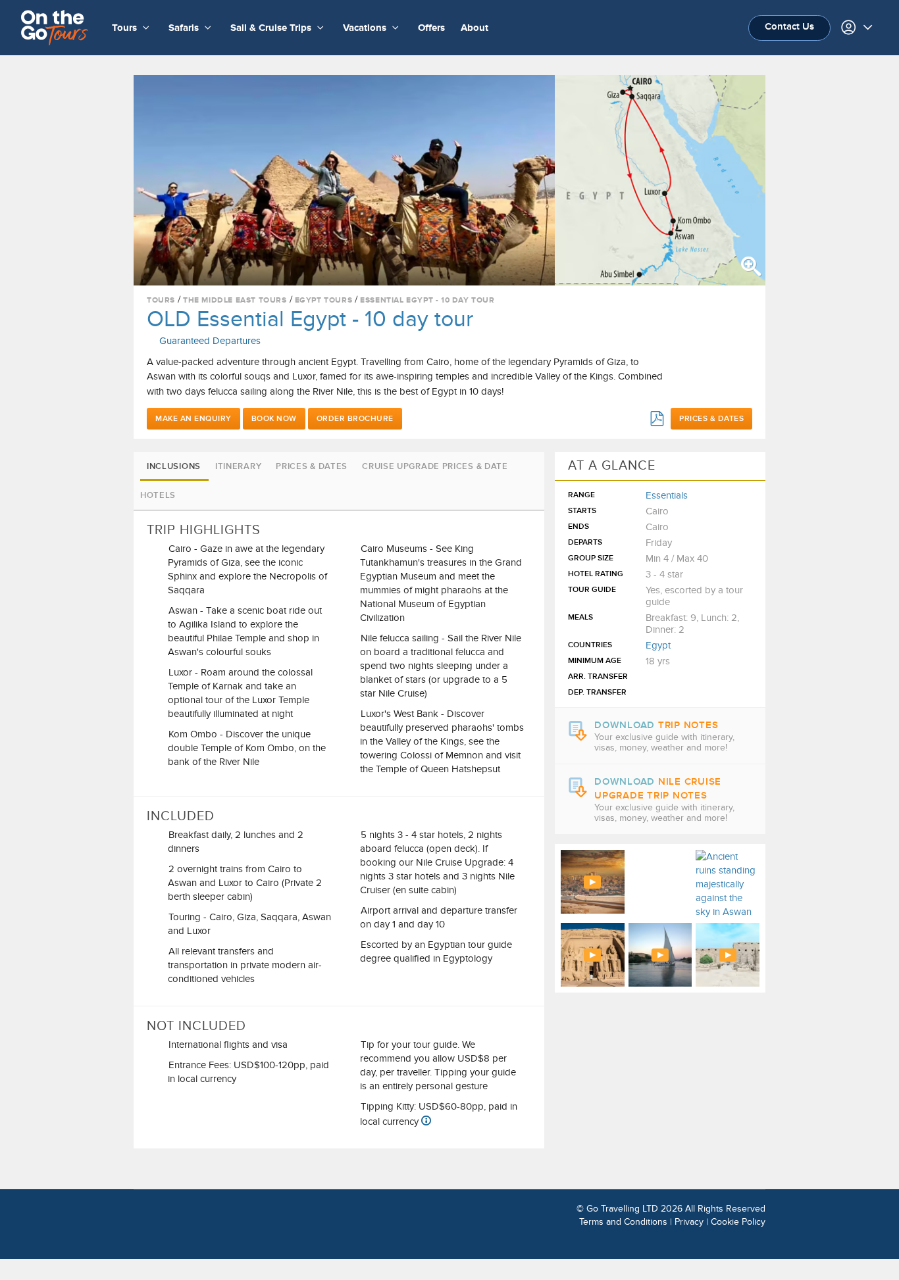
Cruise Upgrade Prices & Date (435, 466)
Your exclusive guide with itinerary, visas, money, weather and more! (664, 742)
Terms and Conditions (623, 1221)
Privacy (689, 1221)
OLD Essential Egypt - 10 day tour (310, 319)
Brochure (355, 419)
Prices (711, 419)
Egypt (658, 645)
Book (274, 419)
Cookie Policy (738, 1221)
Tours (161, 300)
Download (656, 725)
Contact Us (789, 26)
